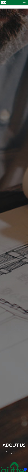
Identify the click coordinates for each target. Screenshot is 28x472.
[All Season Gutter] (3, 2)
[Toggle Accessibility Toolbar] (25, 469)
